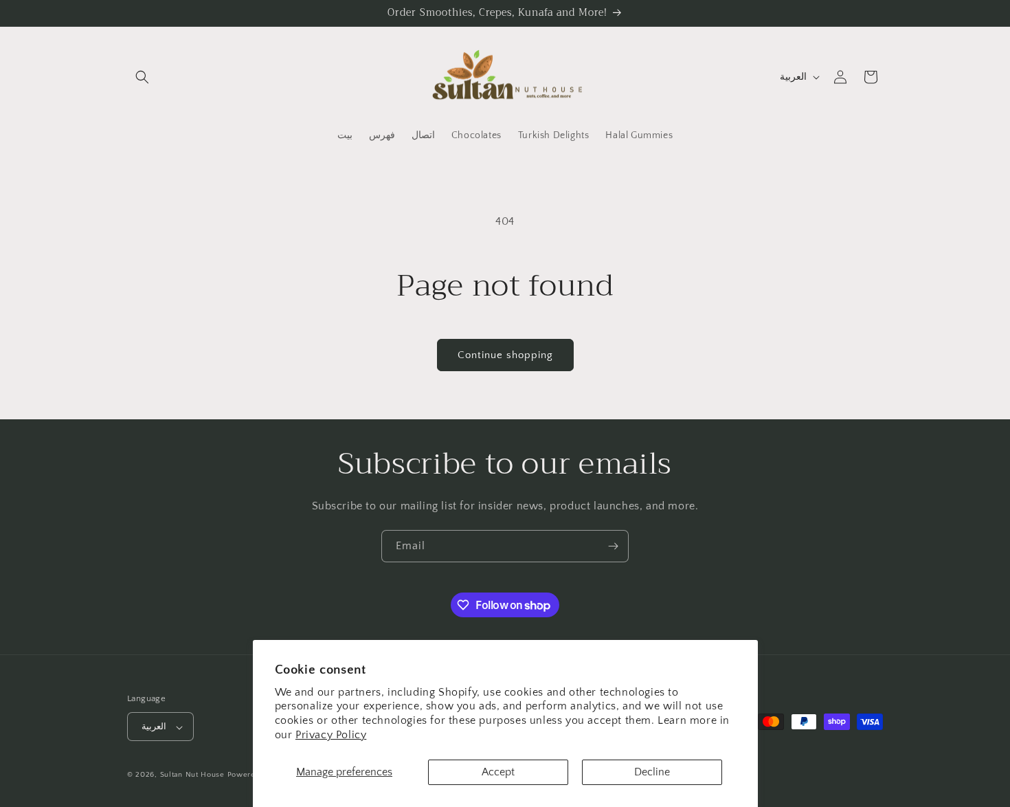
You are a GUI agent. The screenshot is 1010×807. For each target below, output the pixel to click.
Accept (498, 772)
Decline (652, 772)
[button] (142, 77)
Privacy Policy (330, 735)
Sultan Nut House (193, 775)
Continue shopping (505, 355)
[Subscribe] (613, 546)
